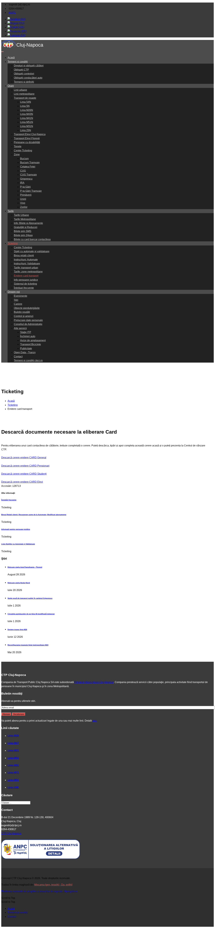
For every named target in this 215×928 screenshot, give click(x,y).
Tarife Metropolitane (25, 219)
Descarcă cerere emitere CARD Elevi (22, 481)
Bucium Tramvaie (30, 162)
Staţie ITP (25, 332)
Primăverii (25, 195)
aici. (95, 720)
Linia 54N (25, 102)
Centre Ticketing (23, 150)
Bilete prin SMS (22, 231)
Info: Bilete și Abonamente (28, 223)
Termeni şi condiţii (18, 912)
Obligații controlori (24, 73)
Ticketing (13, 243)
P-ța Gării (25, 186)
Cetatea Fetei (27, 166)
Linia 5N (25, 106)
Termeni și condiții (18, 61)
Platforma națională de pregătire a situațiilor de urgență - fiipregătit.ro (39, 891)
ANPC (12, 12)
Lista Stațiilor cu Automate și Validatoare (18, 544)
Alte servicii (20, 328)
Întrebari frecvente (24, 287)
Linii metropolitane (24, 94)
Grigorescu (26, 178)
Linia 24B (13, 787)
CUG (23, 170)
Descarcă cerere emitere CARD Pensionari (25, 465)
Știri (16, 300)
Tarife (11, 211)
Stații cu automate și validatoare (31, 251)
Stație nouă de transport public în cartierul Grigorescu (30, 598)
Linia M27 (13, 743)
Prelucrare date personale (28, 320)
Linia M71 (13, 772)
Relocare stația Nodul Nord (19, 583)
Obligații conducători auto (28, 77)
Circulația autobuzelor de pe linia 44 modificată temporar (31, 614)
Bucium (24, 158)
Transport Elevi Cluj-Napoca (29, 134)
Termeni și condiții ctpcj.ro (28, 360)
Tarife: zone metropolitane (28, 271)
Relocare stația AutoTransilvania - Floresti (25, 567)
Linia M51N (26, 122)
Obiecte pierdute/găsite (27, 308)
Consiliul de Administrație (28, 324)
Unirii (23, 199)
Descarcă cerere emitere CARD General (23, 457)
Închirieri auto (27, 336)
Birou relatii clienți (24, 255)
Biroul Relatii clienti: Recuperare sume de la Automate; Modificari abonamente (33, 515)
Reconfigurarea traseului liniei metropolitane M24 (28, 645)
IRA (22, 182)
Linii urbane (20, 90)
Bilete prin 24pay (23, 235)
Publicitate (26, 348)
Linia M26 (13, 735)
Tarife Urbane (21, 215)
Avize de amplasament (33, 340)
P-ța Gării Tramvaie (31, 191)
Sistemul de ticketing (25, 283)
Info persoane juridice (26, 279)
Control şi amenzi (23, 316)
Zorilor (23, 207)
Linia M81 (13, 765)
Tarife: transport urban (26, 267)
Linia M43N (26, 114)
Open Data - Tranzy (25, 352)
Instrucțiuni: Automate (26, 259)
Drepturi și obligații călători (29, 65)
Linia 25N (25, 130)
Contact (18, 356)
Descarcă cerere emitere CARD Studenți (24, 473)
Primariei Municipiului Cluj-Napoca (93, 682)
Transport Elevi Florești (27, 138)
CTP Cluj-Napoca (11, 833)
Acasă (11, 57)
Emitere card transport (26, 275)
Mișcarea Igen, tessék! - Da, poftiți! (53, 884)
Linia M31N (26, 126)
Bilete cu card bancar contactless (32, 239)
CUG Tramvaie (28, 174)
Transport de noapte (25, 98)
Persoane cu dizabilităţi (27, 142)
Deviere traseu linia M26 (17, 629)
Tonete (17, 146)
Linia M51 (13, 758)
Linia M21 (13, 750)
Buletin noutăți (22, 312)
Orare (11, 85)
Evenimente (20, 296)
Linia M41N (26, 118)
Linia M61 (13, 780)
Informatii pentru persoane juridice (15, 529)
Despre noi (14, 291)
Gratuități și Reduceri (25, 227)
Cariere (18, 304)
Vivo (22, 203)
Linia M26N (26, 110)
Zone (17, 154)
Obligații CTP (21, 69)
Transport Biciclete (30, 344)
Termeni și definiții (24, 82)
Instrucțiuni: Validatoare (27, 263)
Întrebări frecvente (8, 500)
